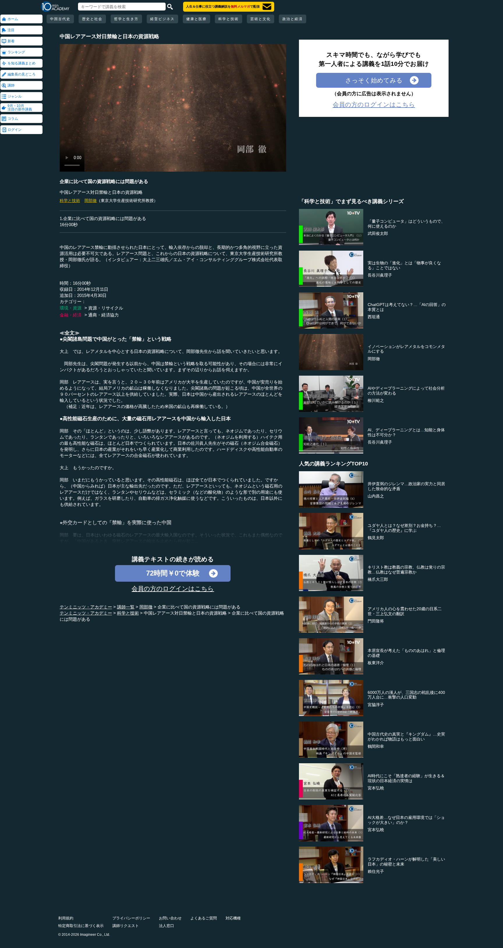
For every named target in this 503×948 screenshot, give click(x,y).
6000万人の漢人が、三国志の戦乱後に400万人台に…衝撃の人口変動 (406, 695)
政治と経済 (292, 19)
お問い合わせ (170, 918)
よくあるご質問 (203, 918)
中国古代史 (60, 19)
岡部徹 (90, 200)
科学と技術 (228, 19)
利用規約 (65, 918)
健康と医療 (196, 19)
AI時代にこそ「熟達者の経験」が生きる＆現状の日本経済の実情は (406, 778)
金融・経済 (71, 314)
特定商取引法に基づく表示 (81, 926)
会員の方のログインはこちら (173, 588)
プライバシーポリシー (131, 918)
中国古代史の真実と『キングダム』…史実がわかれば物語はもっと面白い (406, 736)
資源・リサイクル (105, 307)
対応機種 (233, 918)
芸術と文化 (260, 19)
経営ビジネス (162, 19)
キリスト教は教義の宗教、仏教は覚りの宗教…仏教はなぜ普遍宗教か (406, 569)
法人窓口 (166, 926)
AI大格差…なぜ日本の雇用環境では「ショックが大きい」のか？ (406, 820)
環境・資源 (71, 307)
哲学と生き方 (126, 19)
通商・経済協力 (103, 314)
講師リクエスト (125, 926)
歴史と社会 (92, 19)
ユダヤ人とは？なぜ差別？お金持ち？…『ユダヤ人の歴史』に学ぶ (404, 528)
